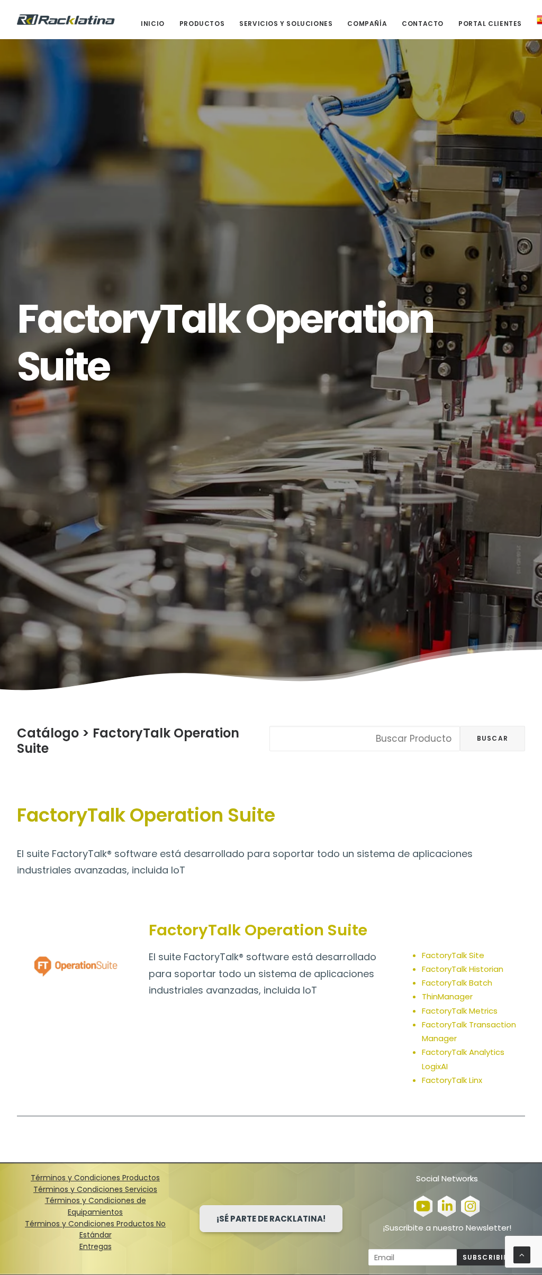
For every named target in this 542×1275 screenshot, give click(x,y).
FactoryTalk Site (453, 955)
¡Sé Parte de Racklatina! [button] (271, 1218)
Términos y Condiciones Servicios (95, 1189)
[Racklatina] (66, 19)
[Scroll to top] (521, 1254)
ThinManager (447, 996)
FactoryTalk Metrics (460, 1010)
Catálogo (48, 733)
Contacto (423, 23)
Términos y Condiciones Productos (95, 1177)
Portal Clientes (490, 23)
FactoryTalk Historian (462, 969)
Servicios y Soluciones (285, 23)
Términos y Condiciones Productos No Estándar (95, 1229)
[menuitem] (156, 23)
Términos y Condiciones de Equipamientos (95, 1206)
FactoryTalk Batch (457, 982)
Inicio (153, 23)
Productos (201, 23)
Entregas (95, 1246)
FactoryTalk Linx (452, 1080)
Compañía (367, 23)
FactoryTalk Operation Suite (128, 740)
